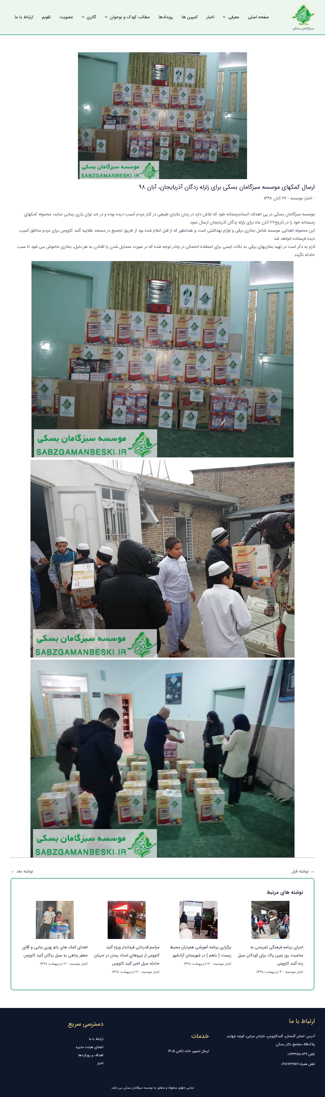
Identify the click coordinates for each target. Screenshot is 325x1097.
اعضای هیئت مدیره (89, 1047)
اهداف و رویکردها (90, 1055)
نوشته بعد (22, 871)
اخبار (100, 1063)
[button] (231, 17)
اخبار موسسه (301, 198)
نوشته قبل (302, 871)
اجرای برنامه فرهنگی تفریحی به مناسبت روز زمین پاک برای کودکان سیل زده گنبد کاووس (270, 955)
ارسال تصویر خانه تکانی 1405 (188, 1051)
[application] (225, 17)
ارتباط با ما (96, 1039)
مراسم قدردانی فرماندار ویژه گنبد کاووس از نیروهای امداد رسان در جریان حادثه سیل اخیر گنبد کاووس (126, 955)
